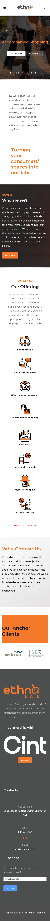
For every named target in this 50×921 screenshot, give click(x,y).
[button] (10, 255)
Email (25, 844)
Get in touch (34, 53)
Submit (10, 888)
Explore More (16, 53)
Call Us (25, 827)
